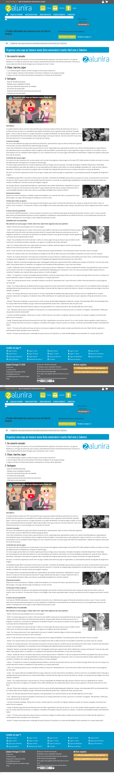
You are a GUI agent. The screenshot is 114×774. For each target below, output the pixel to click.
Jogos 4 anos (12, 351)
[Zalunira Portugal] (21, 8)
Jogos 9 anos (12, 354)
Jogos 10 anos (33, 354)
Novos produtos (75, 359)
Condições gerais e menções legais (17, 376)
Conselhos (71, 14)
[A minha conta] (103, 2)
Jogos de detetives (31, 14)
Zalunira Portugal (11, 1)
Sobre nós (9, 367)
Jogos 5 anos (32, 351)
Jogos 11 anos (54, 354)
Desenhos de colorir (35, 359)
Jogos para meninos (15, 357)
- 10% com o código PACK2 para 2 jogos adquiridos (91, 368)
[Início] (7, 14)
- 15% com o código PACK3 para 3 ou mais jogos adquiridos (90, 372)
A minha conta (11, 370)
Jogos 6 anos (53, 351)
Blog (7, 379)
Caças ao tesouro (16, 14)
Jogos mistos (32, 357)
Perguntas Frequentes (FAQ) (15, 372)
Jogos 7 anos (73, 351)
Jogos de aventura (96, 357)
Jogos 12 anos (74, 354)
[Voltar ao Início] (6, 43)
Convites (52, 359)
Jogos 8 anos (94, 351)
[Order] (106, 2)
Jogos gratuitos (45, 14)
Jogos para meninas (96, 354)
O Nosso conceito (59, 14)
